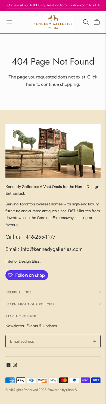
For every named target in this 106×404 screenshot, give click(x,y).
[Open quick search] (86, 22)
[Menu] (9, 22)
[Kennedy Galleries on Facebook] (9, 365)
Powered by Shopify (62, 390)
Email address (21, 335)
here (30, 84)
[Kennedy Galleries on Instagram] (15, 365)
